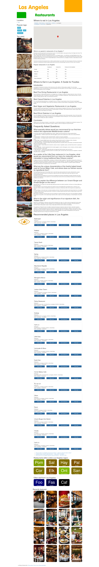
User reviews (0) (64, 236)
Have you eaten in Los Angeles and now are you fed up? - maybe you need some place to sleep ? (54, 452)
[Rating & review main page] (24, 221)
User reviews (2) (64, 248)
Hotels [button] (19, 27)
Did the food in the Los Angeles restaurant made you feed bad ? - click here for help (51, 455)
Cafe (64, 485)
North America (42, 23)
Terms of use (36, 565)
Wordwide (36, 23)
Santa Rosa (77, 473)
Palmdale (76, 465)
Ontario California (64, 473)
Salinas (51, 465)
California (53, 23)
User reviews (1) (64, 225)
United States (48, 23)
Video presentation (42, 565)
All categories (36, 24)
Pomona (39, 465)
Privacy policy (30, 565)
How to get (76, 225)
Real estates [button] (20, 33)
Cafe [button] (24, 30)
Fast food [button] (19, 30)
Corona (39, 473)
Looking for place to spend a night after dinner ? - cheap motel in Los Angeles (50, 454)
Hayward (64, 465)
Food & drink (43, 24)
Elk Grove (51, 473)
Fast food (51, 485)
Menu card (52, 225)
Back (19, 22)
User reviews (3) (64, 366)
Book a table (39, 225)
